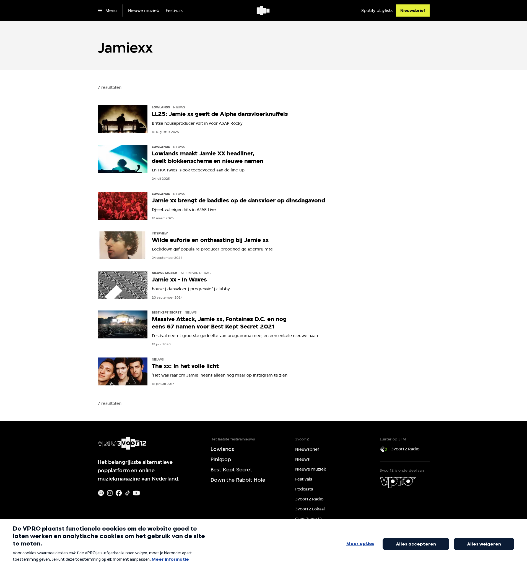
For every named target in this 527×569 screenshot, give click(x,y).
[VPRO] (398, 482)
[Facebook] (118, 493)
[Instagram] (110, 493)
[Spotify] (101, 493)
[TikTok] (127, 493)
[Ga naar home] (263, 10)
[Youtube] (136, 493)
